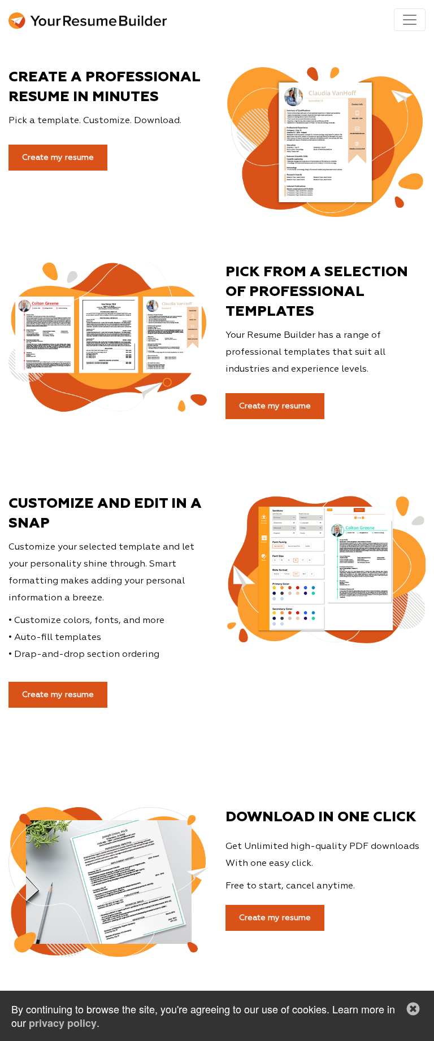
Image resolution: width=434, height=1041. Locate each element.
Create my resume (275, 918)
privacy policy (63, 1023)
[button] (413, 1008)
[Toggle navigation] (410, 19)
